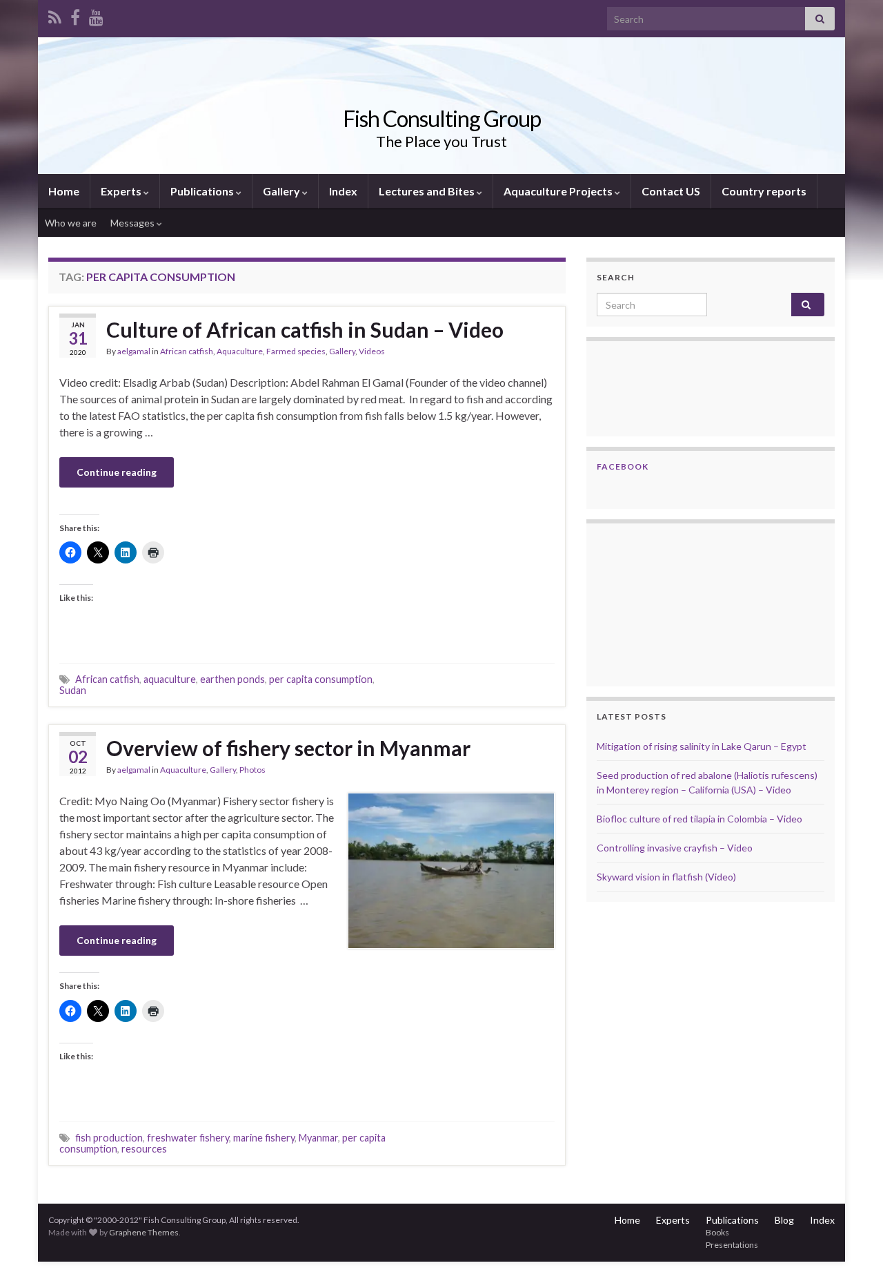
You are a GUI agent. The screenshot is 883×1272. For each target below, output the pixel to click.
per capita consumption (321, 679)
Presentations (732, 1245)
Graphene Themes (144, 1232)
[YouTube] (96, 15)
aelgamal (133, 351)
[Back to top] (852, 1241)
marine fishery (264, 1138)
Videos (372, 351)
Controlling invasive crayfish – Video (675, 848)
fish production (109, 1138)
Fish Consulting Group (442, 118)
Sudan (72, 690)
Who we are (71, 223)
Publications (203, 190)
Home (63, 190)
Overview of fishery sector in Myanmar (288, 747)
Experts (122, 190)
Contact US (671, 190)
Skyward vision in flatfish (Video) (666, 877)
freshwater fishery (188, 1138)
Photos (252, 769)
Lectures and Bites (428, 190)
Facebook (622, 466)
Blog (784, 1220)
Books (717, 1232)
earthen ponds (232, 679)
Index (343, 190)
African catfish (186, 351)
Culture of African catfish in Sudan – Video (305, 329)
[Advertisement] (666, 603)
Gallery (282, 190)
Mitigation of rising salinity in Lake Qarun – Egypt (701, 746)
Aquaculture (240, 351)
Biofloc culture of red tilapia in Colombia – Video (699, 819)
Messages (133, 223)
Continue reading (117, 472)
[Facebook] (75, 15)
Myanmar (318, 1138)
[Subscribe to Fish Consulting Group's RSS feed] (54, 15)
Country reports (764, 190)
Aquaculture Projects (559, 190)
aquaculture (169, 679)
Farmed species (296, 351)
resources (144, 1149)
